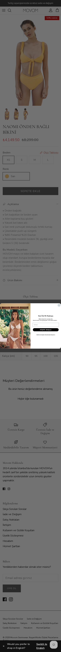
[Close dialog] (59, 305)
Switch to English (41, 646)
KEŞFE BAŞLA (46, 330)
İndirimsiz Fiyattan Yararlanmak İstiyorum (45, 334)
